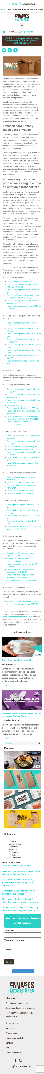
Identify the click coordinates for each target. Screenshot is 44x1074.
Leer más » (7, 685)
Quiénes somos (12, 1033)
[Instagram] (13, 4)
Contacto (9, 1043)
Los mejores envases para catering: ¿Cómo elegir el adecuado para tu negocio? (18, 882)
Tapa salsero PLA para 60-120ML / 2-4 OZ (24, 491)
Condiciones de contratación (17, 1003)
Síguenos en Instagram (24, 971)
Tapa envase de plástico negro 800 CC (22, 408)
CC (31, 298)
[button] (22, 25)
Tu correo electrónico (14, 940)
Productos (13, 855)
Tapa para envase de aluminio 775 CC (22, 281)
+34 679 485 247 (29, 4)
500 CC (35, 601)
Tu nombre (9, 931)
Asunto (7, 950)
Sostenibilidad (15, 857)
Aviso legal (10, 1028)
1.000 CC (34, 604)
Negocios (13, 849)
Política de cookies (13, 1052)
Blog (7, 1048)
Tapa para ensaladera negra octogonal (22, 447)
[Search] (39, 743)
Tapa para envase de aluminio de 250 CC (23, 449)
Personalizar (14, 852)
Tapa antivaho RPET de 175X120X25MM (23, 419)
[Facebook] (10, 4)
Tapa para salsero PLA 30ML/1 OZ (21, 493)
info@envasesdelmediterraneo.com (17, 617)
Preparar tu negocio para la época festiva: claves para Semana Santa (21, 714)
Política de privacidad (14, 1038)
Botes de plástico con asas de (19, 601)
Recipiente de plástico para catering (21, 580)
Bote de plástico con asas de (19, 604)
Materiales (13, 847)
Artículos (12, 838)
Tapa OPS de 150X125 (16, 405)
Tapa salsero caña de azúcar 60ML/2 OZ (23, 482)
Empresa (29, 32)
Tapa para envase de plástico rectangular (23, 416)
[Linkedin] (17, 4)
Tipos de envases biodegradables (17, 660)
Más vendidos (15, 844)
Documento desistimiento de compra (20, 1008)
